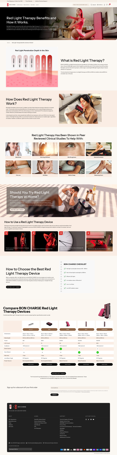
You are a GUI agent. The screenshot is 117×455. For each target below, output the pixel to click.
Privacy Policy (77, 391)
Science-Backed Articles (39, 421)
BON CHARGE (100, 453)
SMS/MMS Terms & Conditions (66, 423)
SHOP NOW (31, 364)
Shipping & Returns (64, 432)
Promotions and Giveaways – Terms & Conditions (70, 426)
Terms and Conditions (86, 391)
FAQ (35, 426)
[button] (19, 4)
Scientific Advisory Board (39, 419)
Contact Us (62, 433)
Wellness (11, 424)
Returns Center (63, 435)
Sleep (10, 423)
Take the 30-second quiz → (81, 4)
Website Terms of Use (65, 421)
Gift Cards (11, 426)
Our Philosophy (37, 428)
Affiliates (62, 430)
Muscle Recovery (12, 421)
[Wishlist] (107, 4)
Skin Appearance (12, 419)
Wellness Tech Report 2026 (40, 423)
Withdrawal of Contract (65, 437)
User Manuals (37, 424)
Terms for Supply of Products (66, 419)
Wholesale (62, 428)
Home (8, 42)
